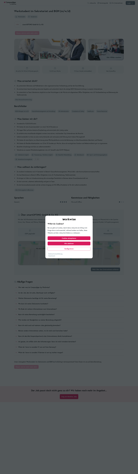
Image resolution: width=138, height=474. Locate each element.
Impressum (51, 256)
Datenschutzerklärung (55, 254)
